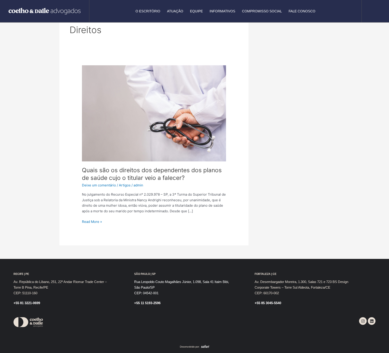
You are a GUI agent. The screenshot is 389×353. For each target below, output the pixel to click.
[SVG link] (45, 11)
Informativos (222, 11)
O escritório (148, 11)
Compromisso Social (262, 11)
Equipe (196, 11)
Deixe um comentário (99, 185)
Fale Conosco (302, 11)
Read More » (92, 221)
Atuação (175, 11)
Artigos (125, 185)
